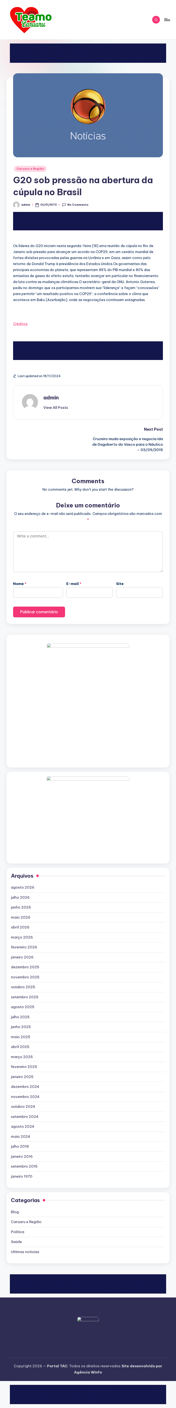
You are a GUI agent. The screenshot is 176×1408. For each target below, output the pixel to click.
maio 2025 (20, 1037)
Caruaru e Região (30, 168)
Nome (19, 583)
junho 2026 (21, 907)
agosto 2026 (22, 887)
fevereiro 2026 (24, 947)
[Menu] (167, 19)
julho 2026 (20, 897)
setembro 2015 (24, 1166)
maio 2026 (20, 917)
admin (51, 397)
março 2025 (22, 1056)
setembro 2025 (24, 997)
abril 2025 (20, 1046)
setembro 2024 (24, 1116)
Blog (15, 1212)
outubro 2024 (23, 1106)
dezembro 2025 (25, 967)
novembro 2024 (25, 1096)
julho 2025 (20, 1017)
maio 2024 (20, 1136)
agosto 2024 (22, 1126)
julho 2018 (20, 1146)
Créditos (20, 324)
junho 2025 (21, 1026)
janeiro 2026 (22, 957)
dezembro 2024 (25, 1086)
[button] (55, 407)
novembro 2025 (25, 977)
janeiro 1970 (21, 1176)
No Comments (77, 204)
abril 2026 (20, 927)
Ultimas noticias (25, 1251)
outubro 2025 (23, 987)
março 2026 (22, 937)
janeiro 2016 (22, 1156)
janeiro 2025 (22, 1076)
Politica (17, 1232)
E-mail (73, 583)
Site (120, 583)
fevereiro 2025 (24, 1066)
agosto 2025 (22, 1007)
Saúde (16, 1241)
